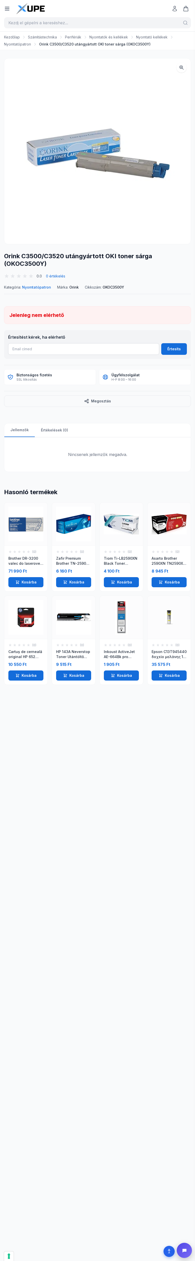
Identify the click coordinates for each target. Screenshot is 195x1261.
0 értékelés (55, 276)
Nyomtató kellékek (152, 37)
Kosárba (29, 582)
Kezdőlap (12, 37)
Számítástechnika (42, 37)
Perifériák (73, 37)
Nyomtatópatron (17, 44)
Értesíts (174, 349)
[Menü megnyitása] (7, 9)
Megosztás (101, 401)
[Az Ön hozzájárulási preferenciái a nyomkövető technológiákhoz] (9, 1256)
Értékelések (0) (54, 430)
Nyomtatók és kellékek (108, 37)
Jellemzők (19, 430)
